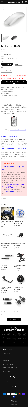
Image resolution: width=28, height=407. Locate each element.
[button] (2, 2)
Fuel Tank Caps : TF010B (18, 287)
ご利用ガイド (6, 353)
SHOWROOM (6, 360)
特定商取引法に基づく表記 (10, 367)
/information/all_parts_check (18, 130)
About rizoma (6, 357)
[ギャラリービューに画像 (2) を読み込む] (14, 38)
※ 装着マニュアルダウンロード (9, 136)
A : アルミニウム (7, 64)
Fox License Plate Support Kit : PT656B (20, 266)
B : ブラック (18, 64)
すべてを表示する (14, 319)
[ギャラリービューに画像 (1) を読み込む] (5, 38)
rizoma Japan (15, 404)
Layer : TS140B (4, 265)
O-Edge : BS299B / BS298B (19, 243)
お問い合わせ (6, 371)
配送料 (2, 58)
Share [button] (4, 198)
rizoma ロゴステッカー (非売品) (7, 222)
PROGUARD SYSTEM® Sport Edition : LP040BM (6, 288)
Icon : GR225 (3, 309)
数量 (2, 67)
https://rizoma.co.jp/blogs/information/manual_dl (14, 148)
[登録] (23, 381)
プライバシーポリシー (8, 364)
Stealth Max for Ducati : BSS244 (7, 243)
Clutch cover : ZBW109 (18, 221)
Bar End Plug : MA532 (18, 309)
